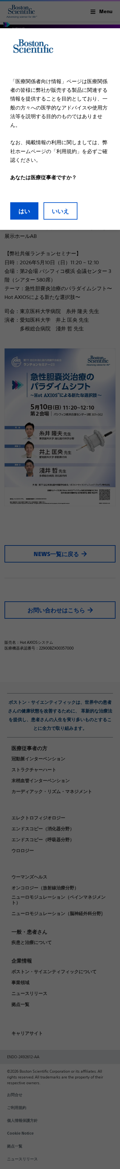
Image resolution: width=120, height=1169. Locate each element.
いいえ (60, 211)
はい (24, 211)
